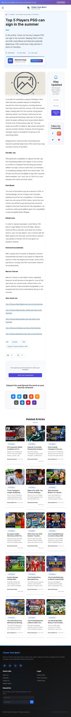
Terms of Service (42, 678)
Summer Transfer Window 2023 (18, 346)
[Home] (6, 14)
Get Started (61, 2)
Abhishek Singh (20, 60)
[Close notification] (68, 2)
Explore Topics (7, 683)
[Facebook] (53, 133)
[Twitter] (53, 140)
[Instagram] (59, 133)
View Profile (37, 60)
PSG (24, 342)
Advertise (6, 678)
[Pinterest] (59, 140)
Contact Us (6, 680)
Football (11, 14)
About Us (5, 675)
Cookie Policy (41, 680)
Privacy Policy (41, 675)
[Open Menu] (3, 8)
